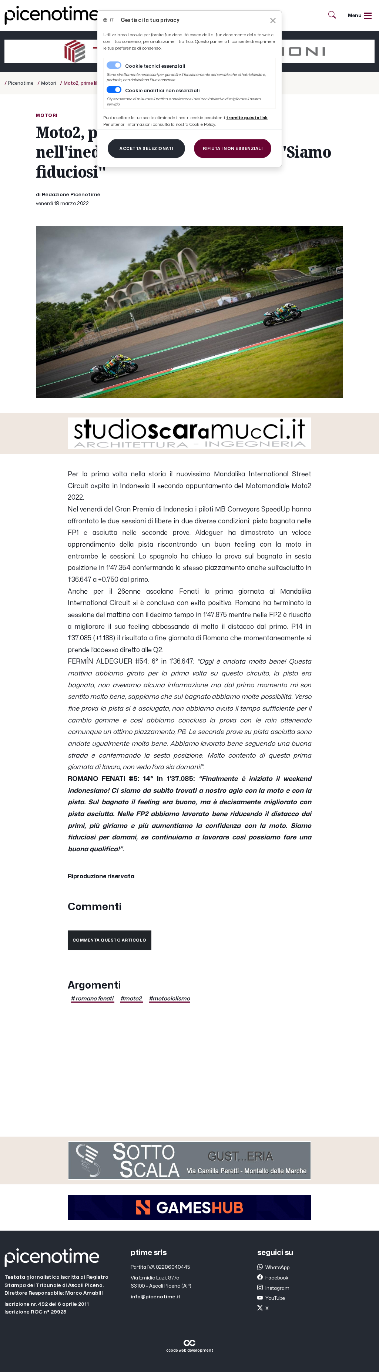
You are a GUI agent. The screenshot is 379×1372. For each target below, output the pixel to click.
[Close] (273, 20)
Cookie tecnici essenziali (155, 66)
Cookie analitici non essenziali (162, 90)
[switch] (114, 89)
